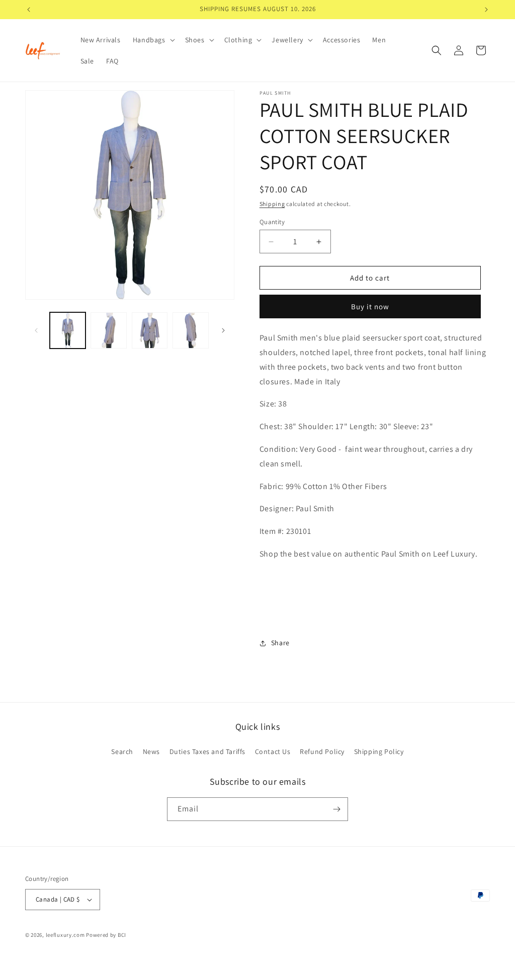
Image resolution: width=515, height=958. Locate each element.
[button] (153, 39)
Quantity (272, 222)
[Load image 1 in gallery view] (67, 330)
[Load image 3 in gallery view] (149, 330)
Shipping (272, 204)
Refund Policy (322, 751)
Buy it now (370, 306)
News (151, 751)
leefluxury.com (65, 934)
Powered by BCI (106, 934)
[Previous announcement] (29, 9)
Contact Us (273, 751)
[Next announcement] (486, 9)
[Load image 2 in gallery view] (108, 330)
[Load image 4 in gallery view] (190, 330)
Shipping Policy (379, 751)
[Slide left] (36, 330)
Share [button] (280, 642)
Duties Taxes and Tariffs (207, 751)
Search (122, 751)
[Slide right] (223, 330)
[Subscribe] (336, 809)
